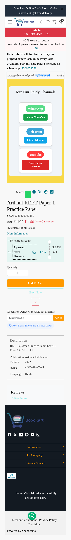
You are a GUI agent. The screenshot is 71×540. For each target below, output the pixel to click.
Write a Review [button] (19, 398)
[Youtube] (32, 435)
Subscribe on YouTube (35, 165)
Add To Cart (35, 283)
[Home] (24, 22)
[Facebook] (9, 435)
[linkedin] (52, 192)
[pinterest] (46, 192)
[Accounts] (54, 22)
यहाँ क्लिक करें (38, 75)
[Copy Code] (34, 252)
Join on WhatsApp (35, 117)
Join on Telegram (35, 140)
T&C (36, 48)
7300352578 (29, 68)
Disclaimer (34, 524)
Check (58, 317)
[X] (15, 435)
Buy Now (35, 292)
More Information (17, 233)
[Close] (62, 9)
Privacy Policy (48, 520)
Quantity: (12, 267)
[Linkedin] (20, 435)
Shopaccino (29, 530)
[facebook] (34, 192)
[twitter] (40, 192)
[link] (42, 22)
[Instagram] (38, 435)
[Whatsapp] (28, 194)
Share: (20, 192)
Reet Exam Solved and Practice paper (32, 325)
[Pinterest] (26, 435)
